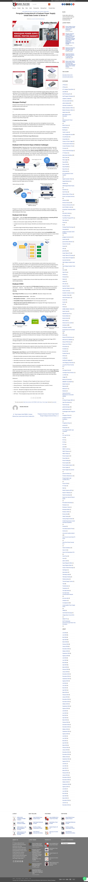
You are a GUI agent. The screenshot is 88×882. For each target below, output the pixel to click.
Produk (19, 8)
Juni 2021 (64, 765)
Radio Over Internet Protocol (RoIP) (68, 498)
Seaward (64, 526)
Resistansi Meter (66, 509)
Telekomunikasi (65, 579)
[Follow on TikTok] (67, 4)
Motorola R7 (65, 388)
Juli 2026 (64, 632)
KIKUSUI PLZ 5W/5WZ (67, 339)
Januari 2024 (65, 696)
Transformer (65, 588)
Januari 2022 (65, 749)
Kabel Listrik (65, 311)
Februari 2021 (65, 772)
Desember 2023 (65, 699)
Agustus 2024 (65, 680)
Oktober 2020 (65, 781)
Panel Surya (65, 404)
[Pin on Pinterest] (38, 398)
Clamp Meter (65, 139)
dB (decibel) (65, 171)
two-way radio (65, 598)
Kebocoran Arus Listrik (67, 322)
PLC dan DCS (65, 435)
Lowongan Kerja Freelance (68, 372)
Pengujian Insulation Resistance (66, 418)
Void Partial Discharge (67, 612)
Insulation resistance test (67, 292)
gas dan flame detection (67, 241)
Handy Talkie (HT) (66, 253)
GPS (63, 248)
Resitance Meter (65, 511)
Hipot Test (64, 272)
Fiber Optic (64, 220)
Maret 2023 (64, 719)
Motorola (64, 386)
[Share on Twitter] (34, 398)
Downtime (64, 189)
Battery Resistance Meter (67, 110)
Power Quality (65, 462)
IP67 (63, 304)
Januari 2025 (65, 671)
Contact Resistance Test (67, 146)
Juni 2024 (64, 685)
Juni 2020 (64, 791)
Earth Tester (65, 191)
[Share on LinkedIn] (40, 398)
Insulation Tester (65, 295)
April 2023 (64, 717)
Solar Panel (65, 556)
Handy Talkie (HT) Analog (67, 255)
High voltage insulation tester (68, 262)
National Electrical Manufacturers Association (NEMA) (68, 395)
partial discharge (66, 406)
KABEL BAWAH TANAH (67, 309)
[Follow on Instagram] (65, 4)
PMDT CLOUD (65, 449)
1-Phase (64, 84)
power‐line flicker (66, 473)
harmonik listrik (65, 260)
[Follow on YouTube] (73, 4)
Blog (23, 8)
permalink (54, 402)
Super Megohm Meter (67, 565)
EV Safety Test (65, 215)
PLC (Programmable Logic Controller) (68, 430)
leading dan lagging (66, 360)
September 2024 (66, 678)
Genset (64, 246)
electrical (30, 11)
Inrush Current (65, 290)
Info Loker (64, 283)
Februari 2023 (65, 722)
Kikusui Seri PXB (66, 344)
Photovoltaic (65, 427)
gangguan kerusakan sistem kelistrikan (68, 232)
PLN (63, 437)
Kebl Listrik (64, 320)
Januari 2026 (65, 646)
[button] (73, 1)
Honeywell (64, 276)
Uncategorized (65, 602)
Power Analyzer (65, 455)
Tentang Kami (36, 8)
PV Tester (64, 485)
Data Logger (65, 159)
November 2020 (65, 779)
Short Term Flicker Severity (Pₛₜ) (68, 543)
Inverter (64, 299)
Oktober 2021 (65, 756)
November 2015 (65, 804)
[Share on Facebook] (31, 398)
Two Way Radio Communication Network (67, 593)
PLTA (63, 439)
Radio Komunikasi (66, 494)
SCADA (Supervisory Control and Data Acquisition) (68, 521)
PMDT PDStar (65, 453)
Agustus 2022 (65, 733)
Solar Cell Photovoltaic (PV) (68, 552)
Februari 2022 (65, 747)
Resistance (64, 504)
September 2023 (66, 706)
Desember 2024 (65, 674)
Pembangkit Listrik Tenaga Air (68, 411)
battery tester (65, 112)
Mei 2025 (64, 662)
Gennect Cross (65, 243)
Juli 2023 (64, 710)
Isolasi (63, 306)
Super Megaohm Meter (67, 563)
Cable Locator (65, 132)
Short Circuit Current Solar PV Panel (68, 538)
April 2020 (64, 795)
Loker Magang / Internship (68, 362)
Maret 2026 (64, 641)
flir (63, 224)
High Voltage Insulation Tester (68, 266)
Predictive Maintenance (67, 475)
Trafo (63, 583)
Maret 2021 (64, 770)
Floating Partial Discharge (68, 227)
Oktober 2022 (65, 729)
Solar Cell (64, 550)
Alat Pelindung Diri (66, 93)
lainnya (64, 355)
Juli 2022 (64, 736)
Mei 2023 (64, 715)
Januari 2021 (65, 775)
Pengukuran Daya (66, 423)
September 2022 (66, 731)
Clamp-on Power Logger (67, 141)
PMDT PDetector (66, 451)
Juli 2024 (64, 683)
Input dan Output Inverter (67, 288)
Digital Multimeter (66, 181)
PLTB (63, 442)
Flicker (63, 222)
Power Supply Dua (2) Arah (68, 469)
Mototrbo (64, 390)
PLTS (63, 444)
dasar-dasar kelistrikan (67, 155)
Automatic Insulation (66, 105)
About (14, 878)
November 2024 (65, 676)
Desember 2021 (65, 752)
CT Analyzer (65, 152)
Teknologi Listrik (65, 574)
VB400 (63, 610)
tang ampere (65, 572)
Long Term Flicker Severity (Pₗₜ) (68, 365)
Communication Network (67, 143)
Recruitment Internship (67, 502)
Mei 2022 (64, 740)
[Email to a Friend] (36, 398)
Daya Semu (65, 169)
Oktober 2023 (65, 703)
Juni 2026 (64, 634)
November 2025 (65, 648)
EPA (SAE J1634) (66, 213)
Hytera (63, 279)
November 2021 (65, 754)
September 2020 (66, 784)
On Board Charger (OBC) (67, 400)
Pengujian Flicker (66, 415)
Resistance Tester (66, 507)
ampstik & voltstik (66, 98)
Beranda (14, 8)
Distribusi (64, 183)
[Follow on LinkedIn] (71, 4)
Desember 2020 (65, 777)
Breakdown (64, 127)
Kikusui (41, 11)
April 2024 (64, 690)
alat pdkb (64, 91)
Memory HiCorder (66, 379)
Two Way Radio (65, 590)
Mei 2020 (64, 793)
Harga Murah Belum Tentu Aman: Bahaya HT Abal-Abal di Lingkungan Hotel (70, 55)
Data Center (24, 11)
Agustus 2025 (65, 655)
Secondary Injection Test (67, 528)
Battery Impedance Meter (67, 107)
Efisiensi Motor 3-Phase (67, 194)
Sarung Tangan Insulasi (67, 518)
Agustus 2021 (65, 761)
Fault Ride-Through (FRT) (68, 217)
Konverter (64, 351)
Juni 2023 (64, 713)
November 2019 (65, 800)
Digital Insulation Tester (67, 178)
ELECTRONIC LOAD (36, 11)
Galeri (30, 8)
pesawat (64, 425)
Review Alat (65, 514)
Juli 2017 (64, 802)
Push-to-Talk (65, 483)
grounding (64, 250)
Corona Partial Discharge (67, 150)
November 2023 (65, 701)
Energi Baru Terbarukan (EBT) (68, 209)
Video (27, 8)
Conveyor (64, 148)
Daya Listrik (65, 164)
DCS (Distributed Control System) (67, 174)
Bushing (64, 129)
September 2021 (66, 759)
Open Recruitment (66, 402)
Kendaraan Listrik (66, 327)
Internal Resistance (66, 297)
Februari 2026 (65, 644)
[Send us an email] (69, 4)
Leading (64, 358)
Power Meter (65, 458)
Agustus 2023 (65, 708)
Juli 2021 (64, 763)
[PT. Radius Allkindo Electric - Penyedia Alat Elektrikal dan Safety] (21, 4)
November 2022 (65, 726)
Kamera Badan (65, 315)
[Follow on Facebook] (63, 4)
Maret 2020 (64, 798)
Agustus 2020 (65, 786)
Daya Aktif (64, 162)
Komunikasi (65, 346)
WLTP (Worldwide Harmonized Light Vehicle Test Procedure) (68, 623)
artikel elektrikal (65, 103)
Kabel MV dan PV (66, 313)
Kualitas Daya (65, 353)
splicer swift (64, 560)
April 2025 (64, 664)
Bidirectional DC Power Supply (67, 121)
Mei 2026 (64, 637)
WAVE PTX (64, 618)
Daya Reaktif (65, 166)
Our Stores (18, 878)
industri (64, 281)
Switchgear (64, 569)
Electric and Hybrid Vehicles (68, 196)
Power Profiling (65, 460)
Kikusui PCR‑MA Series (67, 337)
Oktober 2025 (65, 651)
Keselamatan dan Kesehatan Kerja (68, 330)
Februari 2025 (65, 669)
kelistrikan (64, 325)
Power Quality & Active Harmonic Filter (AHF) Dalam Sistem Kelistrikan (70, 28)
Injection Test (65, 286)
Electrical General (66, 202)
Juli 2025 (64, 657)
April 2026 (64, 639)
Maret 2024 (64, 692)
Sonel (63, 558)
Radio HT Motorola (66, 492)
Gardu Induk (65, 239)
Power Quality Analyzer (67, 465)
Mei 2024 (64, 687)
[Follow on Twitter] (18, 861)
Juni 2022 (64, 738)
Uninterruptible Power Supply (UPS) (68, 606)
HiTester (64, 274)
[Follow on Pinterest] (22, 861)
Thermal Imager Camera (67, 581)
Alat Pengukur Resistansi (67, 96)
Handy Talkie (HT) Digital (67, 257)
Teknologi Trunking (66, 576)
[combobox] (68, 843)
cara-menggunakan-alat (67, 134)
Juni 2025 (64, 660)
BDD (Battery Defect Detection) (66, 115)
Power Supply (46, 11)
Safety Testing (65, 516)
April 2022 (64, 742)
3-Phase (64, 87)
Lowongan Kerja (66, 370)
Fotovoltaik (64, 229)
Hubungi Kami (43, 8)
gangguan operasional (67, 237)
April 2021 (64, 768)
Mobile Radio (65, 384)
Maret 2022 (64, 745)
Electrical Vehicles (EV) (67, 204)
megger (64, 377)
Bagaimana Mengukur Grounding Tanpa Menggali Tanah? (70, 49)
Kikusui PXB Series (66, 341)
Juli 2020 (64, 788)
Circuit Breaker (65, 136)
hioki (63, 269)
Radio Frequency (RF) (67, 490)
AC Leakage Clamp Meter (68, 89)
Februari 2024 (65, 694)
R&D (63, 488)
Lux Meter (64, 374)
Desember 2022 (65, 724)
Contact (26, 878)
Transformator (65, 585)
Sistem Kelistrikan (66, 547)
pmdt (63, 446)
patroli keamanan (66, 409)
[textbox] (68, 843)
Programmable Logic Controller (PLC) (66, 479)
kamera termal (65, 318)
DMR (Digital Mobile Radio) (68, 185)
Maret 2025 (64, 667)
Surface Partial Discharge (67, 567)
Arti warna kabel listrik (67, 100)
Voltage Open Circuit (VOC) (68, 615)
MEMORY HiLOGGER (67, 381)
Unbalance (64, 600)
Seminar (64, 530)
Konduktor (64, 348)
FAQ (30, 878)
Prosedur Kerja (52, 8)
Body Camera (65, 125)
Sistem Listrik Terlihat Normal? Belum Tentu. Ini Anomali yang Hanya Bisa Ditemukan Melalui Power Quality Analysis (70, 64)
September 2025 (66, 653)
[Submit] (49, 4)
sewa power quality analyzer (68, 76)
